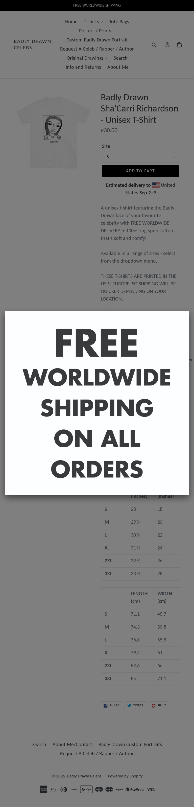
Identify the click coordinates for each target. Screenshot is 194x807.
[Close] (188, 311)
